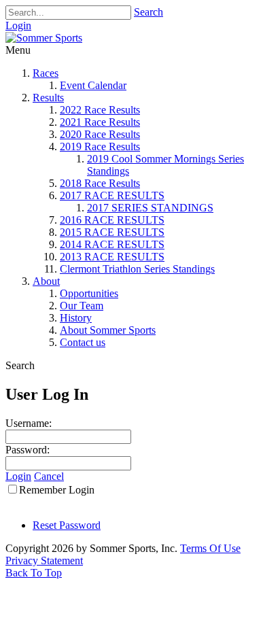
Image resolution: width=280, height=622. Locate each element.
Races (45, 73)
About (46, 281)
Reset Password (67, 525)
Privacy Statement (44, 560)
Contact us (82, 342)
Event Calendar (93, 85)
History (76, 318)
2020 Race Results (100, 134)
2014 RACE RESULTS (112, 244)
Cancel (49, 476)
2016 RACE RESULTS (112, 220)
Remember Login (56, 490)
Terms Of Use (210, 548)
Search (148, 12)
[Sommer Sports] (43, 38)
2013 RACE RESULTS (112, 256)
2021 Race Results (100, 122)
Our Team (81, 305)
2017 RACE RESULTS (112, 195)
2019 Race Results (100, 146)
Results (48, 97)
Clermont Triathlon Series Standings (137, 269)
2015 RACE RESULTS (112, 232)
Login (18, 25)
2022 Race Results (100, 110)
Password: (27, 449)
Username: (28, 423)
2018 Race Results (100, 183)
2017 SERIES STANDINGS (150, 207)
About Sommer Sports (108, 330)
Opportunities (89, 293)
